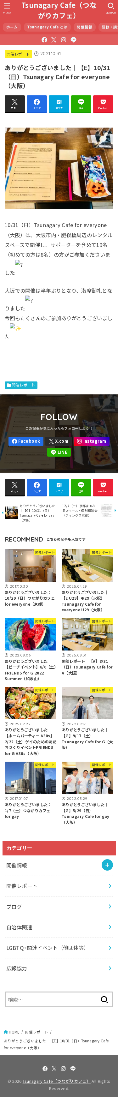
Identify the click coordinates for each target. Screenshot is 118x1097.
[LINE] (73, 40)
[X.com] (54, 40)
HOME (14, 1031)
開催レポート (18, 54)
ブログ (14, 906)
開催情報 (84, 26)
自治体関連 (19, 927)
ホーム (12, 26)
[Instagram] (63, 40)
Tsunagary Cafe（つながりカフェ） (59, 10)
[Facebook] (44, 40)
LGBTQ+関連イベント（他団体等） (47, 947)
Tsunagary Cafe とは (47, 26)
